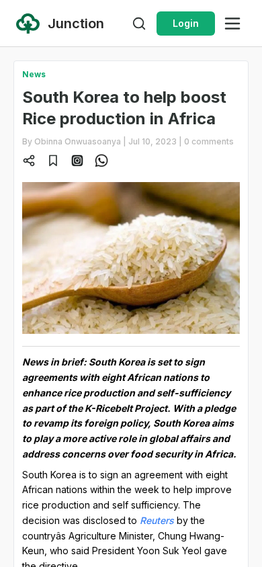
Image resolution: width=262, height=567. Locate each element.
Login (186, 23)
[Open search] (139, 23)
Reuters (157, 520)
